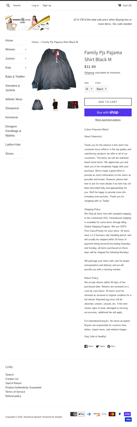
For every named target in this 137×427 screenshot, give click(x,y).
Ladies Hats (13, 144)
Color (98, 83)
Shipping (89, 72)
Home (9, 40)
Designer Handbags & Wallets (13, 131)
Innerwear (11, 117)
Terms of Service (15, 391)
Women (15, 49)
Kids (15, 67)
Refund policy (13, 396)
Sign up (47, 5)
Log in (35, 5)
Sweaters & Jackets (12, 88)
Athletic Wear (13, 99)
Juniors (15, 58)
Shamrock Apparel (32, 417)
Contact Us (12, 378)
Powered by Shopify (52, 417)
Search (9, 374)
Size (86, 83)
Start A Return (13, 383)
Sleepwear (12, 108)
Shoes (9, 153)
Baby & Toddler (15, 76)
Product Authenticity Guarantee (23, 387)
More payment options (108, 119)
